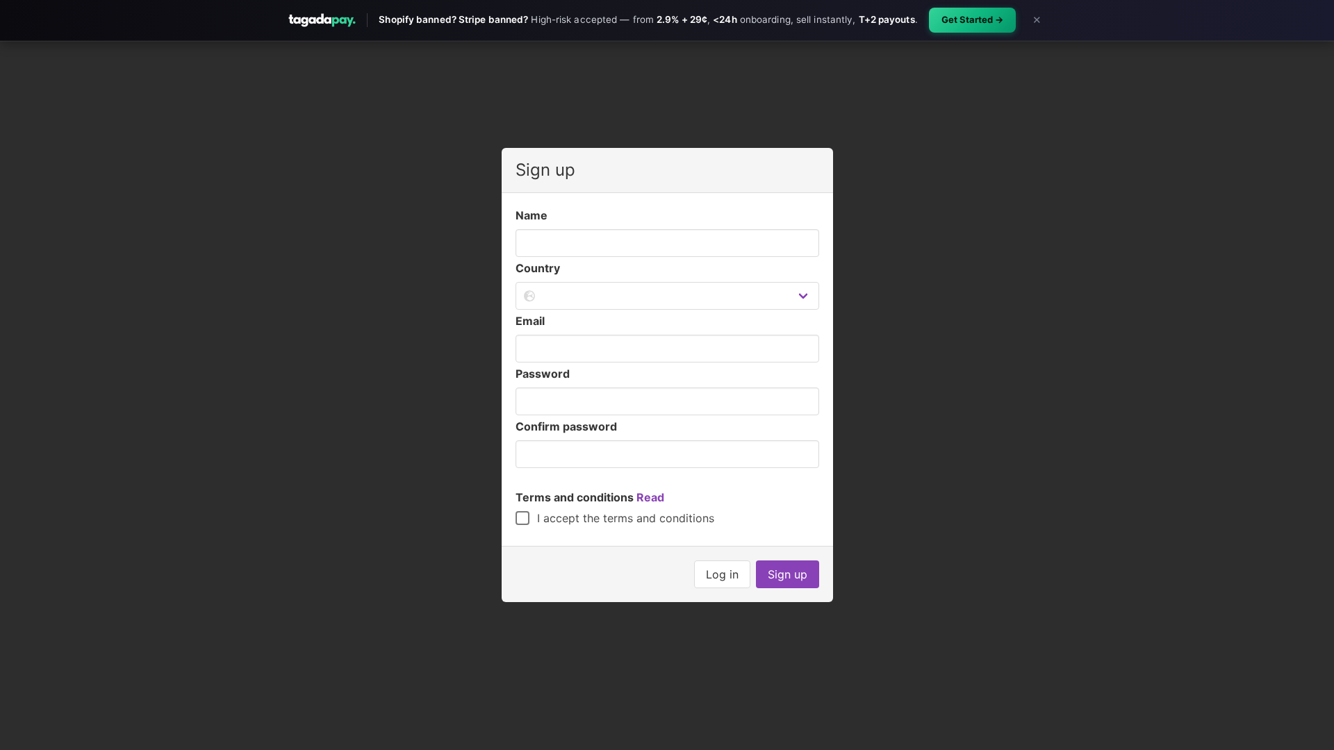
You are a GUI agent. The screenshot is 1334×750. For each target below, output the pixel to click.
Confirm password (566, 426)
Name (531, 215)
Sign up (787, 574)
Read (650, 497)
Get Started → (972, 19)
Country (538, 268)
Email (530, 321)
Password (543, 374)
